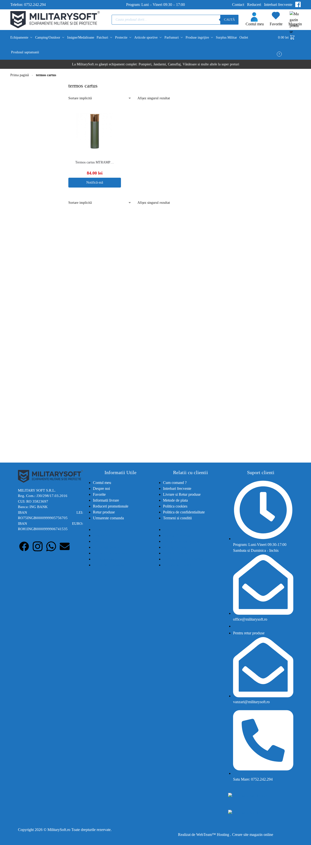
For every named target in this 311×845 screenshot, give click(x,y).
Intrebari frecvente (278, 4)
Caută (229, 19)
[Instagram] (38, 546)
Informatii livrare (106, 500)
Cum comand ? (175, 483)
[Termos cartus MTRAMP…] (94, 131)
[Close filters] (61, 85)
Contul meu (255, 24)
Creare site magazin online (252, 834)
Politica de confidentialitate (184, 512)
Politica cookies (175, 506)
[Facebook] (24, 546)
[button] (289, 45)
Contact (238, 4)
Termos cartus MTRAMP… (94, 162)
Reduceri (254, 4)
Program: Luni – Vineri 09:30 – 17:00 (155, 4)
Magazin (295, 24)
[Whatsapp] (51, 546)
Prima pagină (19, 75)
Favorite (276, 24)
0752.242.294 (35, 4)
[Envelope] (65, 546)
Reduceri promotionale (110, 506)
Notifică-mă (94, 182)
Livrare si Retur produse (182, 494)
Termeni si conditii (177, 518)
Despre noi (101, 488)
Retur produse (104, 512)
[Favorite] (118, 114)
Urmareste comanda (108, 518)
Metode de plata (175, 500)
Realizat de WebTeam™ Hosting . (205, 834)
